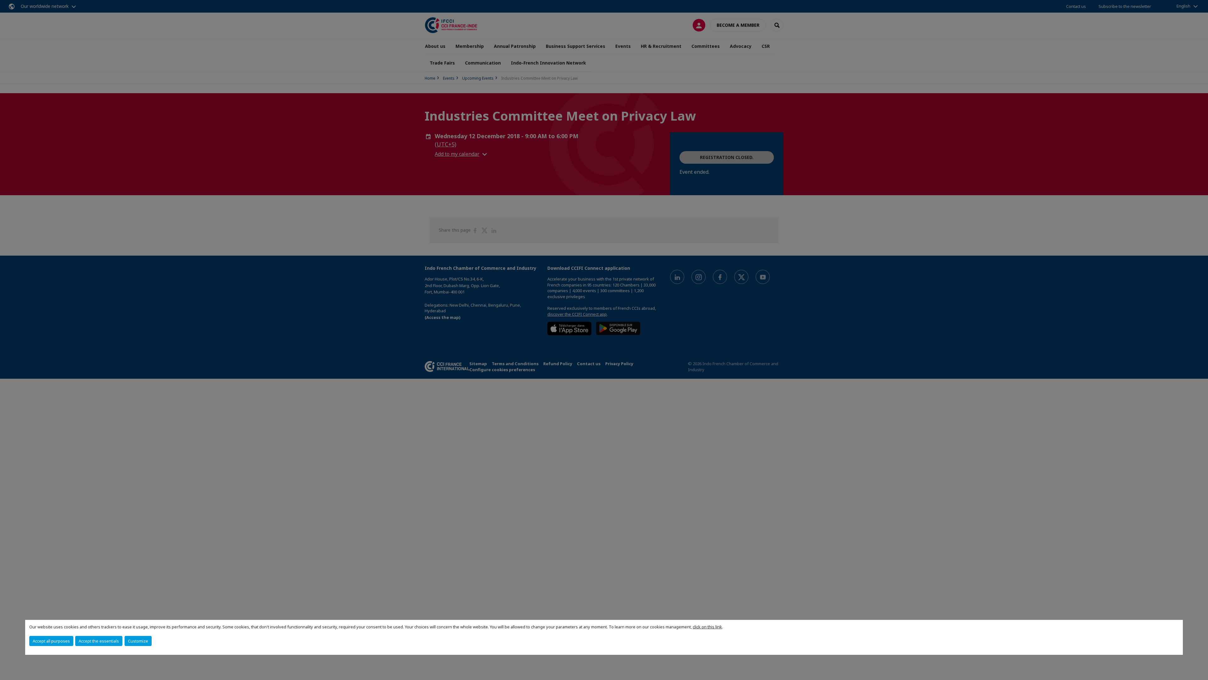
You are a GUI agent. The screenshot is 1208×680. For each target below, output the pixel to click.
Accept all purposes (51, 641)
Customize (138, 641)
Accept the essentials (99, 641)
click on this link (707, 627)
